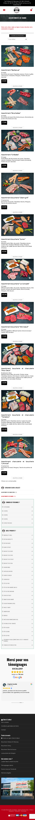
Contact (3, 730)
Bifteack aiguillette (8, 539)
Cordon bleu (6, 579)
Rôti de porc (6, 635)
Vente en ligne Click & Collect (11, 738)
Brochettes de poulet (9, 559)
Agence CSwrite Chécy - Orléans (25, 809)
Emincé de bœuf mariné (9, 599)
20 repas (6, 511)
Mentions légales (6, 773)
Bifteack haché (7, 543)
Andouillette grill (8, 535)
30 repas (6, 515)
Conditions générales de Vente (10, 726)
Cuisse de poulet (7, 595)
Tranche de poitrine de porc (10, 645)
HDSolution (17, 811)
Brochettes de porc (8, 555)
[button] (17, 86)
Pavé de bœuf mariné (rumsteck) (11, 619)
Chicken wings (7, 567)
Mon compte (5, 722)
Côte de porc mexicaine (9, 591)
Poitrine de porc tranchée (10, 623)
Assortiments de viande (7, 496)
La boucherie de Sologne (8, 753)
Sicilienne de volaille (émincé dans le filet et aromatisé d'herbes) (16, 640)
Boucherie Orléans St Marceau (10, 742)
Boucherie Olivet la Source (8, 749)
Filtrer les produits (17, 35)
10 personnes (7, 507)
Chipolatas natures (8, 571)
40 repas (6, 519)
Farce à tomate (7, 607)
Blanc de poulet (7, 547)
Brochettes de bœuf (8, 551)
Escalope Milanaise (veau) (9, 603)
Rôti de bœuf (6, 627)
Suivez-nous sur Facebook (8, 769)
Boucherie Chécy (6, 745)
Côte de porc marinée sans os (10, 587)
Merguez (6, 615)
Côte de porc (7, 583)
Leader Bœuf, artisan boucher (9, 761)
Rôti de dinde (7, 631)
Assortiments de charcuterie (8, 492)
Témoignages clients (7, 765)
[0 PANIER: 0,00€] (31, 10)
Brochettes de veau (8, 563)
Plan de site (23, 811)
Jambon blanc (7, 611)
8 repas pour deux (8, 523)
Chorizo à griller (8, 575)
